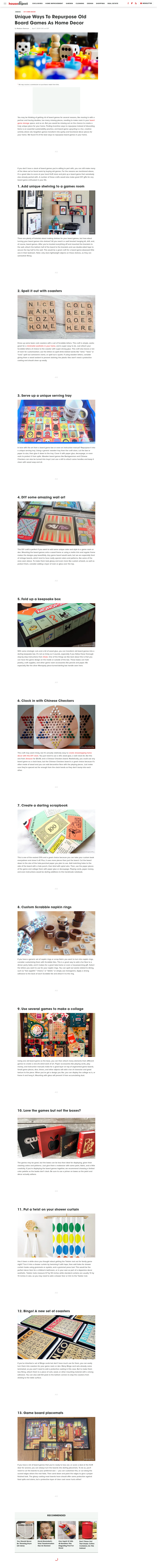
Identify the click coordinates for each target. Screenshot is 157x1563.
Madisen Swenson (23, 28)
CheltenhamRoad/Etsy (87, 1357)
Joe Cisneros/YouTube (87, 645)
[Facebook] (128, 4)
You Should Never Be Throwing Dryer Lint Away (24, 1544)
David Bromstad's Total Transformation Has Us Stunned (46, 1544)
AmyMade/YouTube (88, 442)
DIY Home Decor (29, 12)
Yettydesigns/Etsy (89, 1459)
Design (90, 3)
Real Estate (113, 3)
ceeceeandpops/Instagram (86, 337)
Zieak (45, 656)
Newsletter (147, 3)
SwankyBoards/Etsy (88, 1055)
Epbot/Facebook (89, 1157)
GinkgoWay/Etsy (89, 953)
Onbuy (92, 1255)
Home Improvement (54, 3)
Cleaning (80, 3)
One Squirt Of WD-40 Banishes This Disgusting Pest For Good (66, 1545)
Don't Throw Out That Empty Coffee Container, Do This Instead (86, 1545)
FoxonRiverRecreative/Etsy (86, 747)
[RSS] (136, 4)
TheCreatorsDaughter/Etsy (86, 851)
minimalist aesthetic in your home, (41, 346)
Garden (69, 3)
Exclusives (37, 3)
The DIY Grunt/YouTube (87, 543)
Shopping (100, 3)
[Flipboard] (132, 4)
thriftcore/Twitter (89, 232)
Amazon (29, 758)
